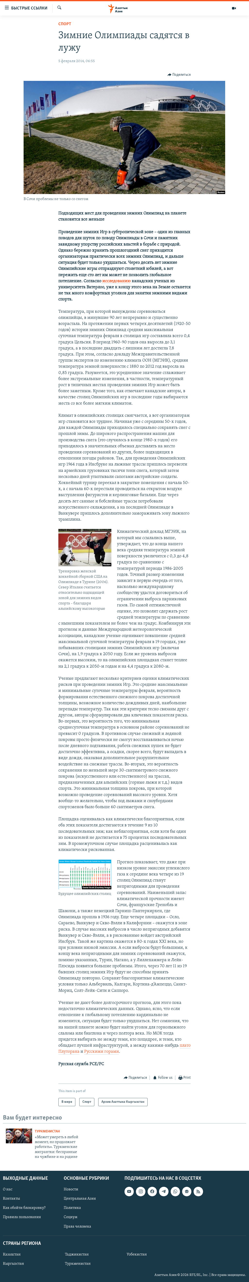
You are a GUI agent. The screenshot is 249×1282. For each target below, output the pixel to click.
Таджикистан (77, 1254)
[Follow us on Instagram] (140, 1191)
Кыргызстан (13, 1263)
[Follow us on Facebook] (152, 1191)
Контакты (11, 1199)
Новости (71, 1189)
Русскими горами (101, 1052)
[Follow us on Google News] (186, 1191)
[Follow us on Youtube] (129, 1191)
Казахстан (12, 1254)
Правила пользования (22, 1217)
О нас (7, 1189)
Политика (72, 1208)
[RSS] (198, 1191)
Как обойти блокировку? (24, 1208)
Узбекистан (137, 1254)
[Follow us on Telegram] (163, 1191)
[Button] (179, 75)
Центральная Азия (80, 1199)
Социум (70, 1217)
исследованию (116, 281)
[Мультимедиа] (234, 8)
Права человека (77, 1226)
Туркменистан (47, 1131)
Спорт (64, 24)
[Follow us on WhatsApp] (175, 1191)
